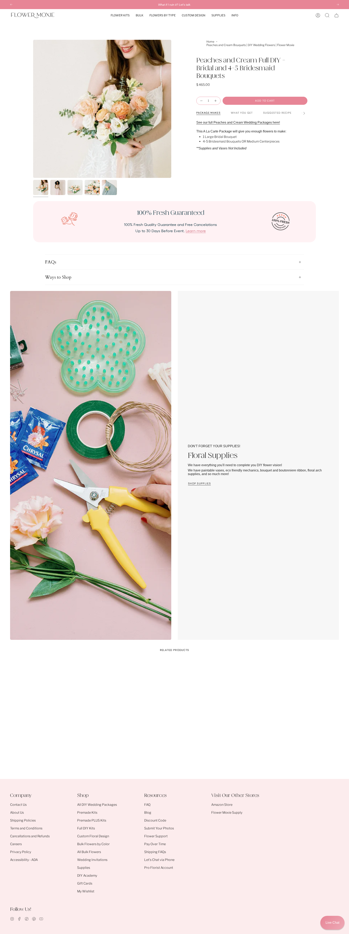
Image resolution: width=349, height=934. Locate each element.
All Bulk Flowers (89, 852)
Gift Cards (84, 883)
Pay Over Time (155, 844)
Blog (147, 812)
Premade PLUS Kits (91, 820)
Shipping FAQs (155, 852)
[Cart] (336, 15)
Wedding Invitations (92, 860)
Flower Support (156, 836)
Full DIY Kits (86, 828)
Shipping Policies (23, 820)
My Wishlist (85, 891)
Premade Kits (87, 812)
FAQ (147, 805)
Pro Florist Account (158, 868)
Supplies (83, 868)
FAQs (50, 262)
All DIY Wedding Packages (97, 805)
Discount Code (155, 820)
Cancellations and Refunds (30, 836)
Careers (16, 844)
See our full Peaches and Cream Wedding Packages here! (238, 122)
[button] (120, 15)
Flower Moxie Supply (226, 812)
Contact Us (18, 805)
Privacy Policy (20, 852)
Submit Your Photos (159, 828)
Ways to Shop (58, 277)
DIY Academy (87, 875)
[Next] (338, 4)
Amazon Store (221, 805)
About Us (17, 812)
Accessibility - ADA (24, 860)
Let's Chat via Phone (159, 860)
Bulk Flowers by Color (93, 844)
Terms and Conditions (26, 828)
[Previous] (11, 4)
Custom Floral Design (93, 836)
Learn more (196, 230)
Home (210, 41)
